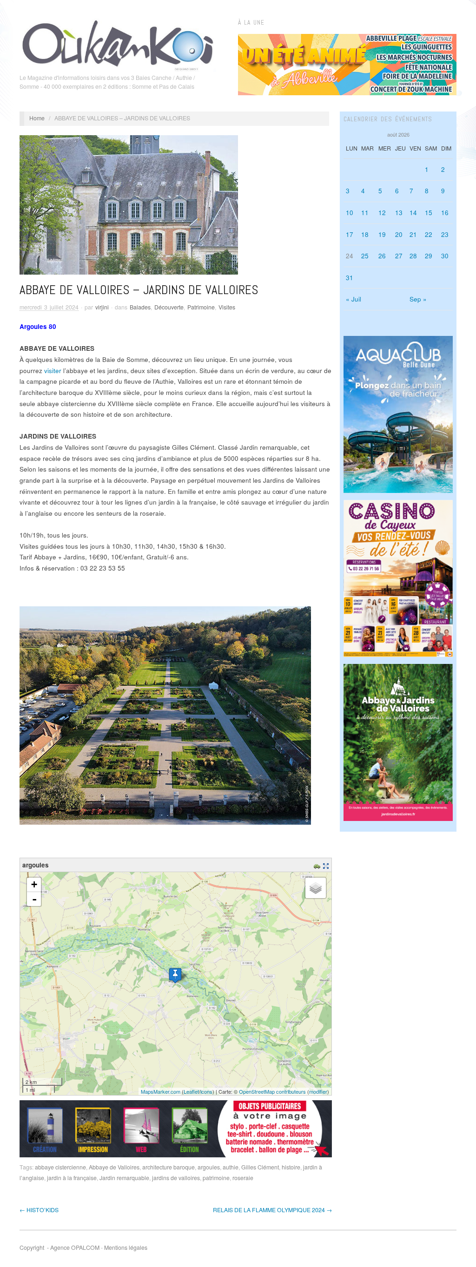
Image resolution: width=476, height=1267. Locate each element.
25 (365, 255)
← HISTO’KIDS (39, 1210)
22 (428, 234)
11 (365, 212)
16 (445, 212)
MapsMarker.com (160, 1091)
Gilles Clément (260, 1167)
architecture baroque (168, 1167)
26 (382, 255)
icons (206, 1091)
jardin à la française (72, 1178)
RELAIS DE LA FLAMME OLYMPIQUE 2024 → (272, 1210)
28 (413, 255)
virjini (102, 307)
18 (365, 234)
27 (399, 255)
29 (428, 255)
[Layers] (315, 888)
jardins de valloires (176, 1178)
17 (349, 234)
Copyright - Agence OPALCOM (59, 1247)
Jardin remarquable (124, 1178)
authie (230, 1167)
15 (428, 212)
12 (382, 212)
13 (399, 212)
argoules (209, 1167)
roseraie (242, 1178)
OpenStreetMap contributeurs (272, 1091)
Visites (226, 307)
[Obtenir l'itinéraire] (318, 864)
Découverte (169, 307)
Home (37, 118)
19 (382, 234)
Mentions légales (125, 1247)
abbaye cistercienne (60, 1167)
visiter (52, 370)
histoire (291, 1167)
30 (445, 255)
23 (445, 234)
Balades (140, 307)
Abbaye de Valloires (114, 1167)
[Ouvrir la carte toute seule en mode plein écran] (327, 864)
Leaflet (191, 1091)
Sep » (418, 299)
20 (399, 234)
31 (349, 277)
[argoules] (175, 975)
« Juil (353, 299)
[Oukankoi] (118, 44)
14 (413, 212)
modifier (318, 1091)
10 (349, 212)
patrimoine (216, 1178)
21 (413, 234)
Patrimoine (201, 307)
